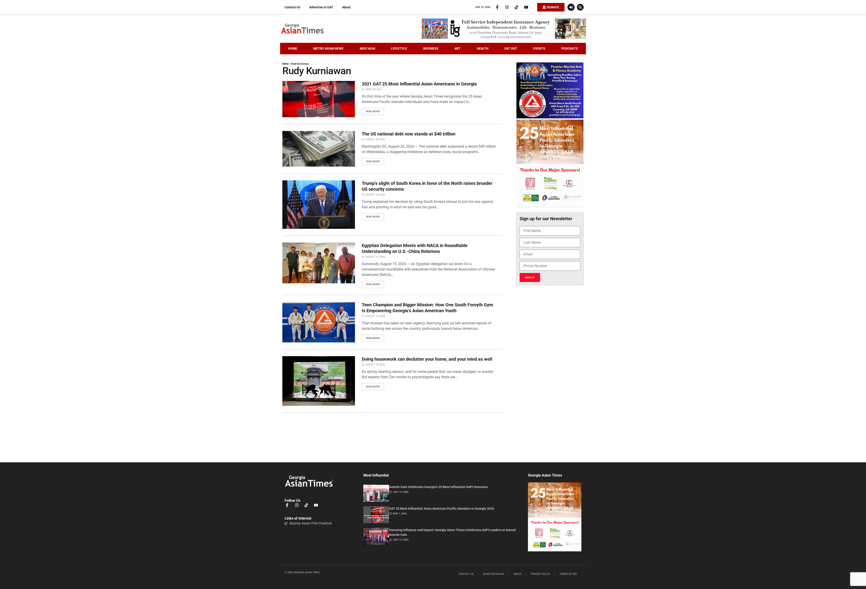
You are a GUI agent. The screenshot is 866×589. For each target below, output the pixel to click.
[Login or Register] (571, 7)
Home (285, 63)
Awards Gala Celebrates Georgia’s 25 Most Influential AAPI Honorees (438, 487)
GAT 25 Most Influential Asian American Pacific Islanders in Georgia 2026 (441, 508)
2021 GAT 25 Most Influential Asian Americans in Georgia (419, 84)
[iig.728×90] (504, 37)
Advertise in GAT (321, 7)
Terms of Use (568, 574)
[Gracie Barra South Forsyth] (549, 117)
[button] (580, 7)
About (346, 7)
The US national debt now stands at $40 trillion (408, 134)
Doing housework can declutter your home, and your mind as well (427, 359)
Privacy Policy (540, 574)
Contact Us (292, 7)
